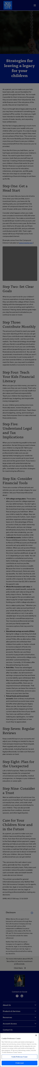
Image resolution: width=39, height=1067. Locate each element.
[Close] (36, 1035)
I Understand (19, 1063)
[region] (19, 1050)
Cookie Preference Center (19, 1057)
